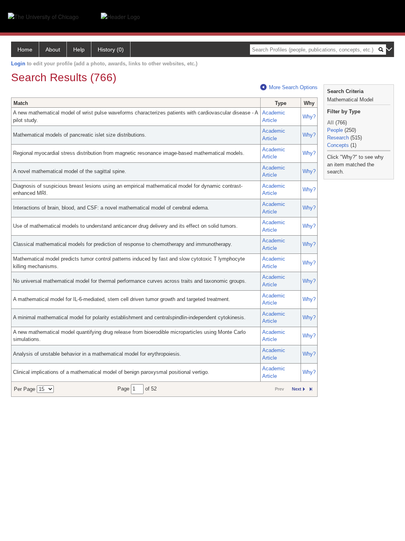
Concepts (338, 145)
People (335, 130)
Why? (309, 117)
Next (296, 389)
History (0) (111, 49)
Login (18, 64)
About (52, 49)
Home (24, 49)
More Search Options (293, 87)
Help (79, 49)
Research (338, 138)
